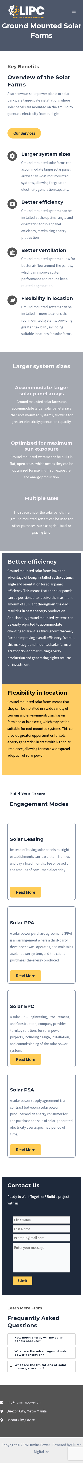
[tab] (41, 1339)
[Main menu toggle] (74, 11)
